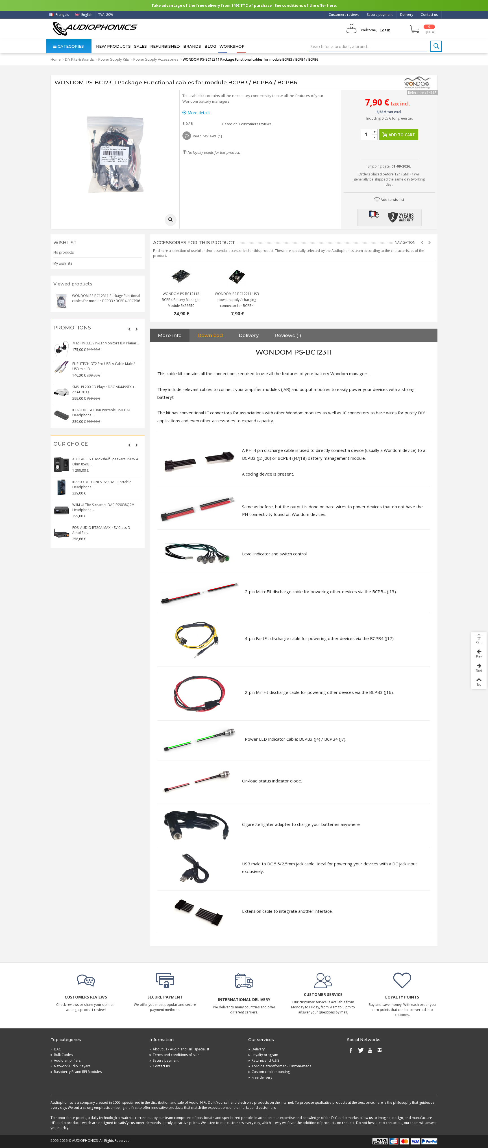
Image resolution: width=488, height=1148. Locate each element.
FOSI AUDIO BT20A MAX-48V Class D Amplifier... (101, 530)
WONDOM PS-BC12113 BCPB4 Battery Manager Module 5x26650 (181, 299)
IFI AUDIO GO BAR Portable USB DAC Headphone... (101, 412)
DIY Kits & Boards (79, 59)
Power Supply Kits (113, 59)
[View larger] (171, 220)
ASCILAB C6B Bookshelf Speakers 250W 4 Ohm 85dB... (105, 462)
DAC (56, 1049)
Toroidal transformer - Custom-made (279, 1066)
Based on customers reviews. (246, 124)
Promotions (72, 328)
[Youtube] (370, 1050)
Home (56, 59)
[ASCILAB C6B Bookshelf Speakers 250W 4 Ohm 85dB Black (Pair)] (61, 464)
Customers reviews (344, 14)
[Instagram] (379, 1050)
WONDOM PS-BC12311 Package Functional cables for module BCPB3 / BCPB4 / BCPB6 (106, 298)
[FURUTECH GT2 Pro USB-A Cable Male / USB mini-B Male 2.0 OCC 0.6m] (61, 369)
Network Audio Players (70, 1066)
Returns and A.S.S (263, 1060)
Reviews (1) (287, 335)
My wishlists (62, 263)
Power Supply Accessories (155, 59)
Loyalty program (263, 1054)
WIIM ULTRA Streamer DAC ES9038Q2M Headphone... (103, 507)
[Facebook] (350, 1050)
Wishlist (65, 242)
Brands (192, 46)
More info (170, 335)
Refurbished (165, 46)
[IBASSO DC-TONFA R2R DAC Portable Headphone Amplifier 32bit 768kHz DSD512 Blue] (61, 487)
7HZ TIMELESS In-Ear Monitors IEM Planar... (105, 343)
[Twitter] (360, 1050)
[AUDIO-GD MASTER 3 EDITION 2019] (181, 276)
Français (62, 14)
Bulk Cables (62, 1054)
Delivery (406, 14)
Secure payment (380, 14)
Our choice (70, 444)
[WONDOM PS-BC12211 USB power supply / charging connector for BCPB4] (237, 276)
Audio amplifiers (65, 1060)
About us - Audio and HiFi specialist (179, 1049)
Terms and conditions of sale (174, 1054)
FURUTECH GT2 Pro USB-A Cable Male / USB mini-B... (103, 366)
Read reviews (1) (207, 136)
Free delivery (260, 1077)
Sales (140, 46)
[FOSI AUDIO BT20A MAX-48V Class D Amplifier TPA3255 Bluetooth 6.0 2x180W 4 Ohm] (61, 533)
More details (198, 112)
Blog (210, 46)
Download (210, 335)
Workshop (232, 46)
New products (113, 46)
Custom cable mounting (269, 1071)
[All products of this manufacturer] (418, 83)
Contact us (429, 14)
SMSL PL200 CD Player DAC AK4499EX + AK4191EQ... (103, 389)
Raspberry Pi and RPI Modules (76, 1071)
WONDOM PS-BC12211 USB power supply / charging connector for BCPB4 (237, 299)
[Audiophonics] (95, 29)
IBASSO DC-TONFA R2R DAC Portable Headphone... (101, 484)
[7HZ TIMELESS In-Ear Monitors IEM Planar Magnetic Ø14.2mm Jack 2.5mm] (61, 349)
